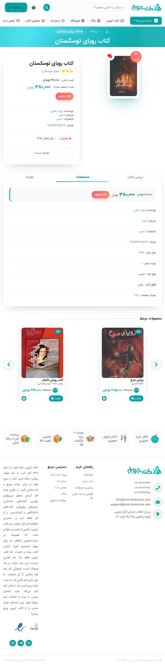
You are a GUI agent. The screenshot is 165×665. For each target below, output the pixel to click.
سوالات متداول (58, 500)
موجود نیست (41, 153)
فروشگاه (94, 31)
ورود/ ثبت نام (58, 475)
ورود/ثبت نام (16, 7)
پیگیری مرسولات (83, 487)
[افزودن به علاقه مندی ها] (110, 56)
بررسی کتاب (135, 177)
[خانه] (107, 31)
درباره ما (61, 481)
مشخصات (82, 177)
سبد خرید (87, 481)
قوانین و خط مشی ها (82, 496)
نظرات (30, 177)
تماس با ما (60, 487)
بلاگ (63, 494)
